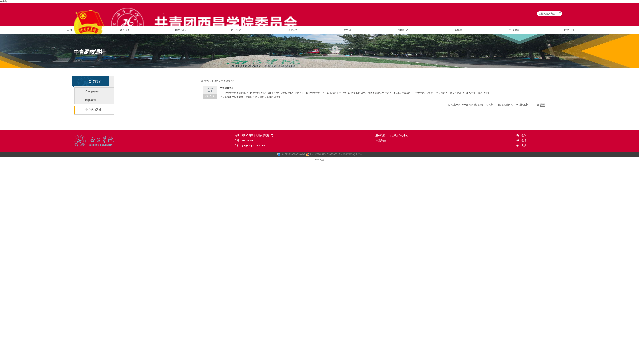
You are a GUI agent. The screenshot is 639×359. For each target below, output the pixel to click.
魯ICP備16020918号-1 (293, 154)
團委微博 (90, 100)
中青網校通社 (93, 109)
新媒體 (458, 30)
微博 (523, 140)
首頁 (69, 30)
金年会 (3, 1)
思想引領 (236, 30)
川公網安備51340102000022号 (325, 154)
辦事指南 (514, 30)
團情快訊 (180, 30)
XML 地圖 (319, 159)
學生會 (347, 30)
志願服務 (291, 30)
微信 (523, 135)
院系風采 (569, 30)
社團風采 (403, 30)
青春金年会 (92, 91)
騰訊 (523, 145)
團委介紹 (125, 30)
